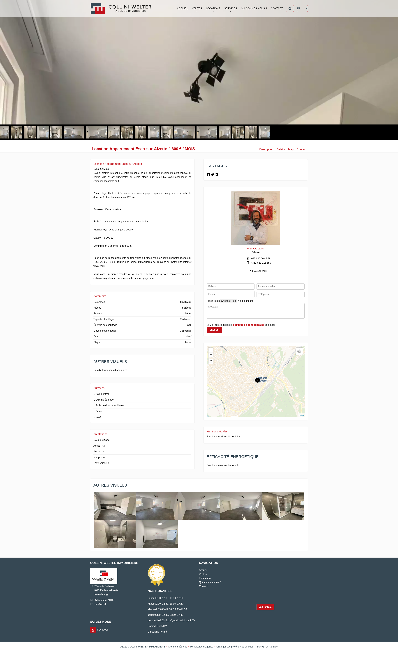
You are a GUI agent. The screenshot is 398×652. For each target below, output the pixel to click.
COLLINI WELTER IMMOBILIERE (114, 563)
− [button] (211, 355)
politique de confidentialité (248, 325)
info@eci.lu (101, 604)
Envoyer (214, 329)
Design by (267, 646)
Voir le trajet (265, 607)
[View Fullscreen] (210, 361)
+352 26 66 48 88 (261, 258)
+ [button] (211, 350)
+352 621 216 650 (261, 262)
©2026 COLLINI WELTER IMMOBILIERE (142, 646)
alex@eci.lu (260, 271)
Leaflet (301, 415)
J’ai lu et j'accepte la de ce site (242, 325)
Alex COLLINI (255, 248)
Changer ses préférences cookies (234, 646)
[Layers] (299, 351)
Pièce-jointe (213, 301)
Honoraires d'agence (201, 646)
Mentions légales (177, 646)
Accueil (121, 8)
